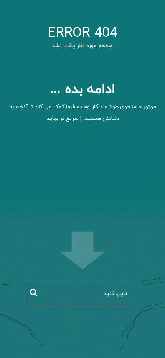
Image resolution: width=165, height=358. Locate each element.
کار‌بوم (91, 107)
